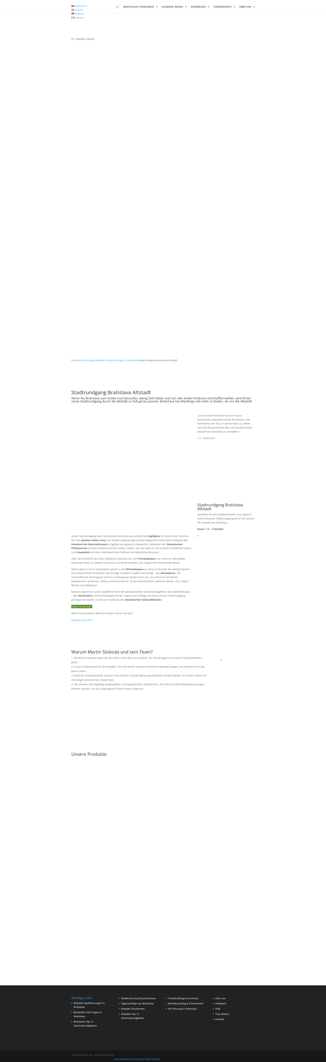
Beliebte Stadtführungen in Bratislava (117, 360)
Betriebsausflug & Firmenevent (185, 1003)
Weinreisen (198, 7)
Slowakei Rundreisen (133, 1008)
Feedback (220, 1003)
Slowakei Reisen (172, 7)
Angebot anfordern (82, 620)
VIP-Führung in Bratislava (182, 1008)
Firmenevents (222, 7)
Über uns (245, 7)
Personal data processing (128, 1059)
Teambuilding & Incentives (183, 998)
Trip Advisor (222, 1014)
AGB (217, 1008)
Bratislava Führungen (138, 7)
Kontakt (219, 1019)
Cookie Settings (152, 1059)
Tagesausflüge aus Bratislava (137, 1003)
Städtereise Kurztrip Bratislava (138, 998)
